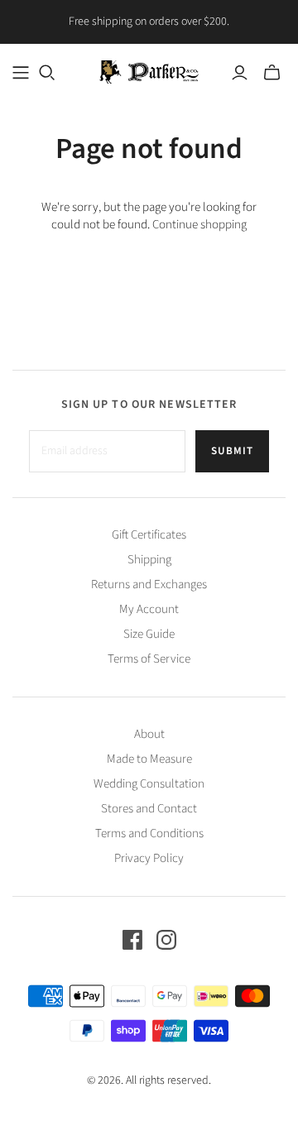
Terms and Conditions (149, 833)
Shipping (149, 559)
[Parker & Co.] (149, 70)
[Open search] (47, 73)
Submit (232, 450)
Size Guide (149, 634)
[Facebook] (132, 940)
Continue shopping (199, 224)
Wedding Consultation (149, 784)
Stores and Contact (149, 808)
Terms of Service (149, 659)
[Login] (239, 73)
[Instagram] (166, 940)
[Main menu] (20, 73)
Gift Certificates (149, 535)
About (149, 734)
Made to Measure (149, 759)
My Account (149, 609)
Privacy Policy (149, 858)
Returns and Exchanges (149, 584)
